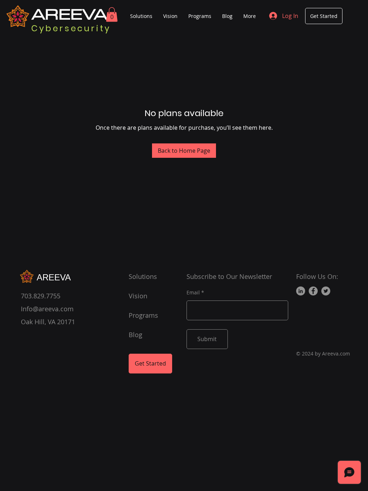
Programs (143, 315)
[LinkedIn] (300, 290)
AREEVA (55, 277)
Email (193, 292)
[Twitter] (325, 290)
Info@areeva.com (47, 308)
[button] (112, 14)
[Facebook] (313, 290)
